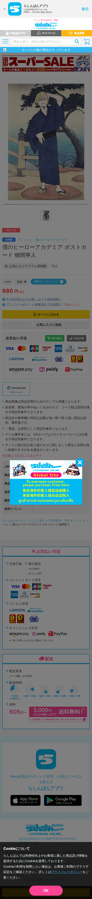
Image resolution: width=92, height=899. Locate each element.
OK (46, 891)
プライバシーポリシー (66, 872)
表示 (85, 9)
